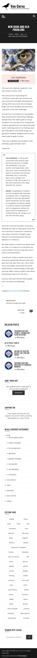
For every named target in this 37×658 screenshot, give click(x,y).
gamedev (12, 453)
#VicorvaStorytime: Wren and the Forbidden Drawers (22, 365)
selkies (11, 599)
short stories (11, 496)
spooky (25, 604)
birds (18, 524)
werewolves (12, 618)
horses (11, 571)
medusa (11, 580)
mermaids (25, 580)
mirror (25, 585)
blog (13, 77)
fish (28, 557)
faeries (11, 552)
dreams (11, 543)
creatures (12, 528)
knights (25, 571)
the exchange (12, 609)
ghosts (25, 561)
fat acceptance (15, 448)
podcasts (10, 490)
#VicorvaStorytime (16, 437)
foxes (11, 561)
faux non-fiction (13, 557)
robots (11, 594)
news (9, 485)
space (25, 599)
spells (11, 604)
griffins (25, 566)
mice (11, 585)
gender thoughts (15, 459)
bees (9, 524)
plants (26, 590)
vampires (10, 613)
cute (26, 528)
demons (11, 533)
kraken (25, 576)
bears (26, 519)
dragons (25, 538)
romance (25, 594)
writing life (12, 475)
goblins (11, 566)
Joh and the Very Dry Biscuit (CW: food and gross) (21, 353)
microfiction (11, 480)
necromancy (12, 590)
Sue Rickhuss (14, 291)
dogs (11, 538)
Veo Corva (25, 81)
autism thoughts (15, 443)
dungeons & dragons (18, 547)
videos (9, 501)
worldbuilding (21, 77)
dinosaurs (25, 533)
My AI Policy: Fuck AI (12, 343)
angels (11, 519)
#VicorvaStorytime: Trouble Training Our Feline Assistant (22, 333)
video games (25, 613)
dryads (25, 543)
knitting (11, 576)
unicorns (27, 609)
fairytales (25, 552)
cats (28, 524)
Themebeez (22, 656)
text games (13, 464)
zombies (26, 618)
